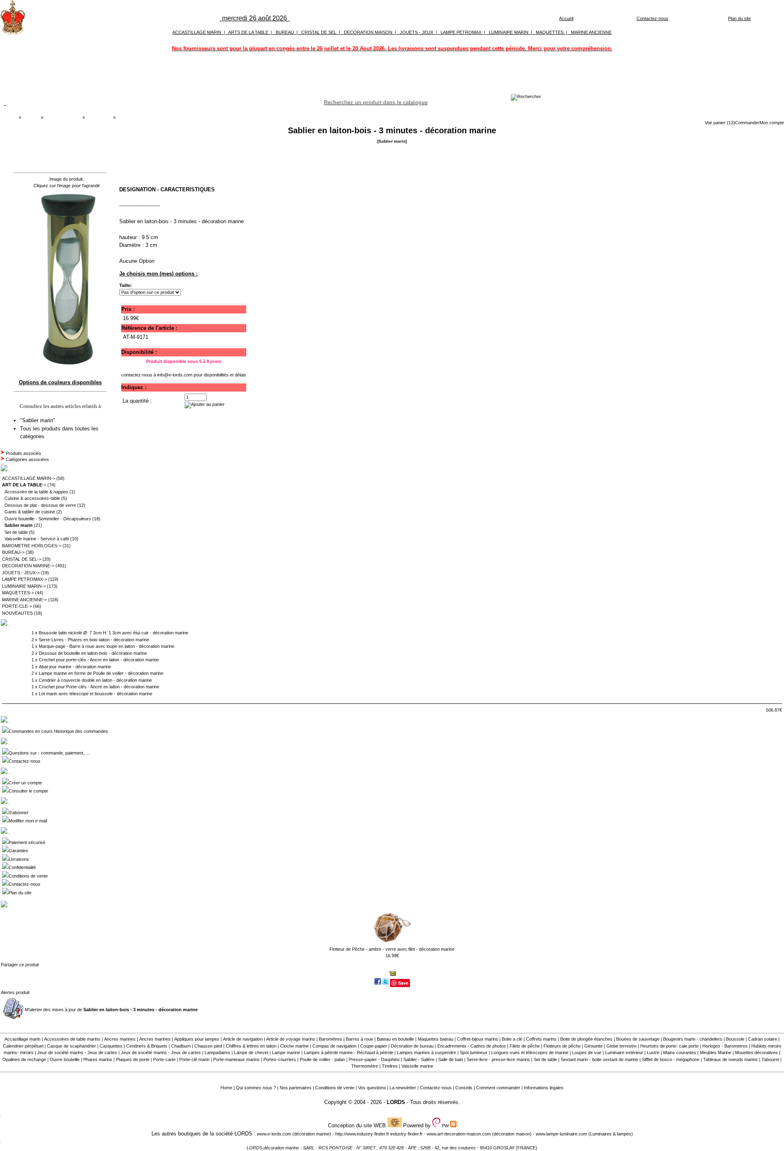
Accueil (566, 18)
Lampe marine (286, 1052)
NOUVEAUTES (17, 613)
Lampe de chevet (251, 1052)
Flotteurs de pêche (562, 1046)
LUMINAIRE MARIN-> (24, 586)
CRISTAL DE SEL (318, 32)
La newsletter (403, 1087)
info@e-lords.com (174, 374)
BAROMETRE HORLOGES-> (31, 545)
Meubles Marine (715, 1052)
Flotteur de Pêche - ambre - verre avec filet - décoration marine (392, 949)
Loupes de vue (586, 1052)
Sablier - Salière (418, 1059)
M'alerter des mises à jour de (111, 1009)
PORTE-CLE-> (17, 606)
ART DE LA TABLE (62, 117)
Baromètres (330, 1039)
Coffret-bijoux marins (477, 1039)
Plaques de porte (132, 1059)
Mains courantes (679, 1052)
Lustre (653, 1052)
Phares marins (97, 1059)
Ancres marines (120, 1039)
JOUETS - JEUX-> (21, 572)
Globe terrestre (621, 1046)
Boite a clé (512, 1039)
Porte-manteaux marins (236, 1059)
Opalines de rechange (24, 1059)
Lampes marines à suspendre (426, 1052)
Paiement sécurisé (27, 842)
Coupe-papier (373, 1046)
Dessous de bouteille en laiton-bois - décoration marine (93, 653)
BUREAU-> (13, 552)
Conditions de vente (28, 875)
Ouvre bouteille (65, 1059)
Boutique (31, 117)
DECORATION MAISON (368, 32)
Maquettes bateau (435, 1039)
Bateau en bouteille (395, 1039)
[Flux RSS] (526, 96)
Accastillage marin (22, 1039)
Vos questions (372, 1087)
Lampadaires (217, 1052)
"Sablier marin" (38, 420)
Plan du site (739, 18)
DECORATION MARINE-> (28, 565)
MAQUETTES (550, 32)
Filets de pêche (525, 1046)
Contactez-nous (652, 18)
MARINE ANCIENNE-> (24, 599)
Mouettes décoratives (756, 1052)
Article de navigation (243, 1039)
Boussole (735, 1039)
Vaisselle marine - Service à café (36, 538)
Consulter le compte (28, 790)
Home (226, 1087)
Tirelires (390, 1066)
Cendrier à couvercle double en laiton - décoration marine (95, 680)
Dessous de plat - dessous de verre (40, 505)
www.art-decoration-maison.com (459, 1133)
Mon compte (772, 122)
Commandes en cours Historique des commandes (58, 731)
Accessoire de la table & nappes (36, 491)
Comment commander (498, 1087)
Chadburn (181, 1046)
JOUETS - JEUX (416, 32)
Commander (747, 122)
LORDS (396, 1102)
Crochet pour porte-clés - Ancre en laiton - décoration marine (99, 659)
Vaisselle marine (417, 1066)
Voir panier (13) (720, 122)
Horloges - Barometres (725, 1046)
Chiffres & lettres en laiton (251, 1046)
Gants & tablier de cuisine (29, 511)
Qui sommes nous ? (256, 1087)
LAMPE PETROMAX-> (24, 579)
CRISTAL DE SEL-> (21, 559)
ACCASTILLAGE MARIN (196, 32)
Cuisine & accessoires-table (32, 498)
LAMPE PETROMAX (461, 32)
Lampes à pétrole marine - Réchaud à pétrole (348, 1052)
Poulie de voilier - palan (322, 1059)
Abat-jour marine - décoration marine (75, 666)
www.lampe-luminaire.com (561, 1133)
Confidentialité (22, 867)
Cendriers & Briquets (146, 1046)
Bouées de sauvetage (637, 1039)
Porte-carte (164, 1059)
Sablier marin (99, 117)
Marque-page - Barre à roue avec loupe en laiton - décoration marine (106, 646)
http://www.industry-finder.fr (362, 1133)
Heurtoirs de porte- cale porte (669, 1046)
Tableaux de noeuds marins (730, 1059)
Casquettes (111, 1046)
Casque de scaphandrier (71, 1046)
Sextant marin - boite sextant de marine (599, 1059)
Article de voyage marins (290, 1039)
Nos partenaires (296, 1087)
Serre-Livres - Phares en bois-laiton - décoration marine (94, 639)
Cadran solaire (762, 1039)
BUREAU (285, 32)
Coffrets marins (541, 1039)
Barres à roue (359, 1039)
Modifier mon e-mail (28, 820)
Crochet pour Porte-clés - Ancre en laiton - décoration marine (99, 686)
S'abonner (19, 812)
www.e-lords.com (274, 1133)
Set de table (16, 532)
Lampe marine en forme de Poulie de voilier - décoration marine (101, 673)
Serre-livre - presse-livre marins (498, 1059)
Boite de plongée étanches (586, 1039)
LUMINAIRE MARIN (508, 32)
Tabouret (770, 1059)
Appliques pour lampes (196, 1039)
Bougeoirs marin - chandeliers (692, 1039)
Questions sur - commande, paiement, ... (49, 752)
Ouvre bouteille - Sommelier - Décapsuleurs (47, 518)
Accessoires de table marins (72, 1039)
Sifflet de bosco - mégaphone (670, 1059)
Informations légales (544, 1087)
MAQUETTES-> (18, 592)
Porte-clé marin (195, 1059)
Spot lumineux (474, 1052)
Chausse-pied (208, 1046)
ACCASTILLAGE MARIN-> (28, 478)
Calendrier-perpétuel (23, 1046)
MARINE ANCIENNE (591, 32)
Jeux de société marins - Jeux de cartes (77, 1052)
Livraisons (19, 859)
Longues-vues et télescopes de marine (529, 1052)
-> (24, 484)
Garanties (18, 850)
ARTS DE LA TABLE (248, 32)
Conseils (463, 1087)
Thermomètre (364, 1066)
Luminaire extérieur (624, 1052)
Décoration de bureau (412, 1046)
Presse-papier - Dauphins (374, 1059)
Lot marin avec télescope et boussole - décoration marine (95, 693)
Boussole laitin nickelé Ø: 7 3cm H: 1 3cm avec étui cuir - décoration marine (113, 632)
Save (403, 983)
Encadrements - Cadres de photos (471, 1046)
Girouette (593, 1046)
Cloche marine (294, 1046)
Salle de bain (450, 1059)
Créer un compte (25, 782)
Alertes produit (15, 992)
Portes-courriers (279, 1059)
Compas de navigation (334, 1046)
